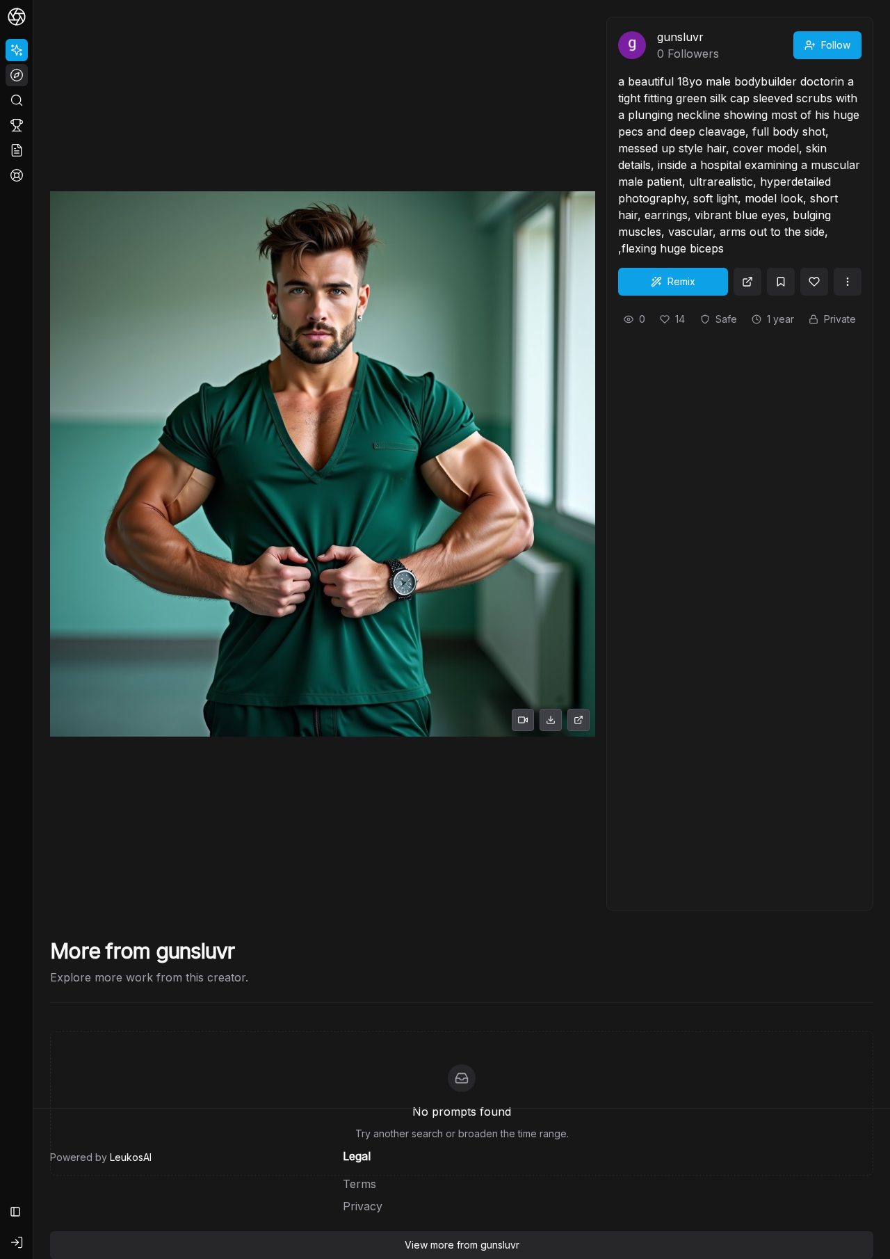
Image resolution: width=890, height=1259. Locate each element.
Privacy (362, 1206)
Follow (835, 45)
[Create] (17, 50)
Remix (681, 281)
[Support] (17, 175)
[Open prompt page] (747, 282)
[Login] (17, 1242)
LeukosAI (131, 1157)
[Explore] (17, 75)
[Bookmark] (781, 282)
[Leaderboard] (17, 125)
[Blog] (17, 150)
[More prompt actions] (847, 282)
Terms (359, 1184)
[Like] (814, 282)
